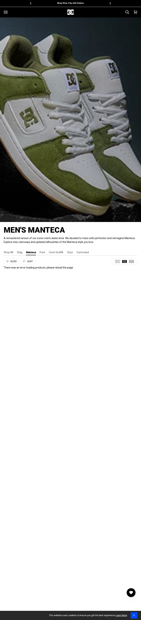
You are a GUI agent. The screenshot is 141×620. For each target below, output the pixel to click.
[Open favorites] (131, 592)
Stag (19, 252)
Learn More (121, 615)
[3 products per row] (117, 261)
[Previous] (31, 3)
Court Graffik (56, 252)
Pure (42, 252)
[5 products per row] (131, 261)
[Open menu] (6, 12)
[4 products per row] (124, 261)
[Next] (110, 3)
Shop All (8, 252)
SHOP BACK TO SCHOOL (85, 3)
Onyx (70, 252)
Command (83, 252)
